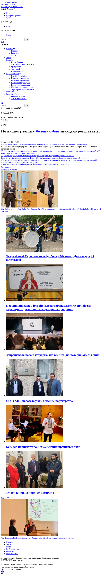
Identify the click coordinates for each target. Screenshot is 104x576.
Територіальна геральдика (22, 89)
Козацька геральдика (20, 80)
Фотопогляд (6, 211)
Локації (4, 120)
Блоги (8, 60)
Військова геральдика (20, 83)
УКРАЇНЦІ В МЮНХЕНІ (12, 5)
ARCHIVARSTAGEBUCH (22, 64)
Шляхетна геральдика (20, 78)
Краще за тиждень (9, 169)
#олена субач (47, 131)
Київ (8, 26)
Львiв (8, 35)
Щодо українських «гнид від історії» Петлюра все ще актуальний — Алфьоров (35, 165)
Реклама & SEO (18, 96)
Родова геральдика (19, 76)
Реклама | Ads (12, 94)
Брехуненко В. (17, 67)
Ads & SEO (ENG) (19, 98)
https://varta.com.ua (9, 2)
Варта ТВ (5, 498)
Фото (8, 58)
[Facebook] (3, 42)
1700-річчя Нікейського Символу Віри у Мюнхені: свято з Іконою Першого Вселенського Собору (43, 158)
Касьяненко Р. (17, 71)
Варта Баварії (17, 62)
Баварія (14, 51)
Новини (9, 48)
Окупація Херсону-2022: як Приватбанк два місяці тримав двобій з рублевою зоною (37, 156)
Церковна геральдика (20, 85)
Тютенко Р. (16, 69)
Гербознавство (12, 73)
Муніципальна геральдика (22, 87)
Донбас (9, 18)
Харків (9, 13)
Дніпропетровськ (13, 15)
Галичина (15, 53)
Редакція (10, 92)
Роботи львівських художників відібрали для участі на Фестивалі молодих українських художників (44, 144)
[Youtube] (2, 42)
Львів (13, 55)
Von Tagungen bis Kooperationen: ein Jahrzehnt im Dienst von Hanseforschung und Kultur (37, 538)
